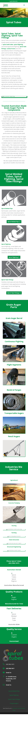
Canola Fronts (11, 48)
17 (20, 96)
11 (13, 96)
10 (12, 96)
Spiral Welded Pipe (7, 208)
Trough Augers (14, 703)
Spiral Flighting (6, 244)
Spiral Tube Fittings (7, 280)
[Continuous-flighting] (8, 96)
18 (21, 96)
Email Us (8, 672)
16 (19, 96)
